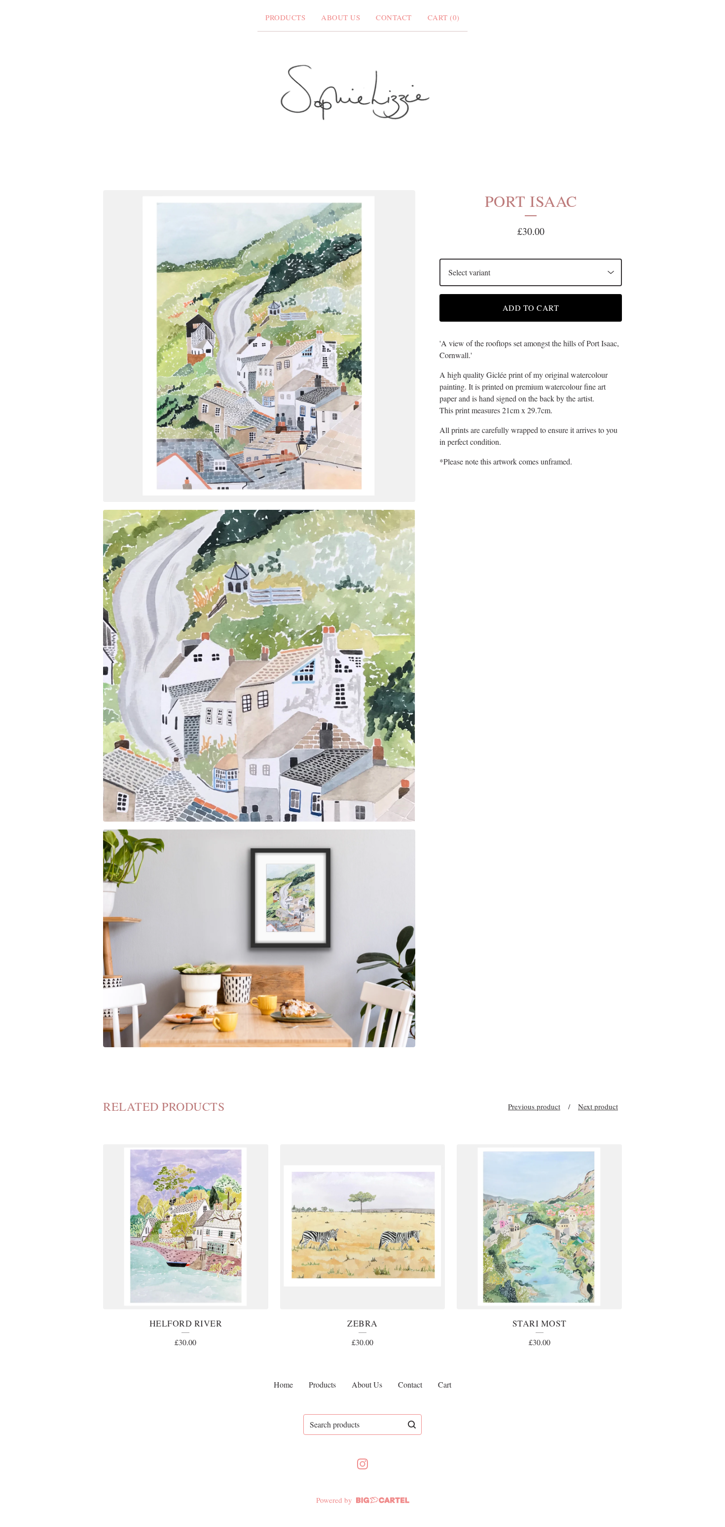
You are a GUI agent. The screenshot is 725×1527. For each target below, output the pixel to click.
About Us (340, 17)
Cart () (444, 17)
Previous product (534, 1106)
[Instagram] (362, 1464)
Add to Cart (531, 307)
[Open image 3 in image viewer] (259, 938)
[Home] (362, 93)
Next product (598, 1106)
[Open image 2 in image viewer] (259, 666)
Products (285, 17)
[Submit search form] (412, 1424)
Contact (394, 17)
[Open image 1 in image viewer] (259, 346)
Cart (444, 1384)
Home (283, 1384)
